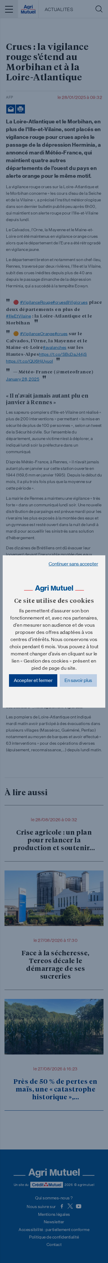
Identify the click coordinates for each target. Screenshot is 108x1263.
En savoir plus (78, 680)
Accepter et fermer (33, 680)
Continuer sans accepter (73, 564)
